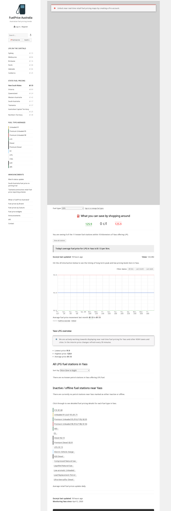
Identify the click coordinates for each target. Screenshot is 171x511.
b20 (11, 163)
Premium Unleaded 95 (18, 131)
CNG (11, 159)
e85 (11, 167)
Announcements (16, 175)
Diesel (12, 143)
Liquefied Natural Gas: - (64, 465)
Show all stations (59, 240)
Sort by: (56, 370)
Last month (140, 269)
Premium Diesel (16, 147)
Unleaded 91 (14, 127)
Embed (73, 321)
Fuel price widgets (15, 212)
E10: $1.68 (58, 410)
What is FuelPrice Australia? (18, 200)
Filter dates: (122, 269)
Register (25, 27)
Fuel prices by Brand (16, 204)
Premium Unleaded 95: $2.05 (70, 419)
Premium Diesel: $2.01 (63, 442)
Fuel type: (57, 208)
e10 (11, 139)
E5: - (55, 433)
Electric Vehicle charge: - (64, 452)
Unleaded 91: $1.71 (66, 414)
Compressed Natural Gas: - (65, 461)
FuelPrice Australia (20, 17)
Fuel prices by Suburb (16, 208)
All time (131, 269)
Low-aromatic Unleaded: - (65, 470)
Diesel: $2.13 (59, 438)
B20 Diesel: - (59, 456)
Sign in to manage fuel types (94, 208)
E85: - (56, 428)
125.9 (88, 224)
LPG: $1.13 (58, 447)
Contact (11, 223)
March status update (16, 179)
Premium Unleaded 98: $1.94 (70, 424)
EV (10, 151)
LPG (11, 155)
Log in (17, 27)
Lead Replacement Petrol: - (65, 475)
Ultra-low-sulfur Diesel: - (64, 479)
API (9, 219)
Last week (149, 269)
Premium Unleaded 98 (18, 135)
